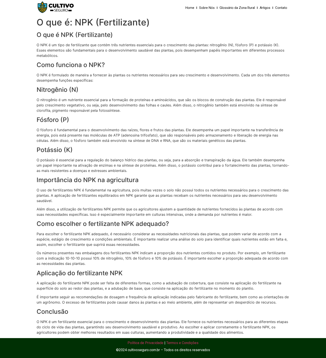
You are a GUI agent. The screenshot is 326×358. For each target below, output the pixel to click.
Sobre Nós (207, 8)
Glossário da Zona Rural (237, 8)
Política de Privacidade (145, 343)
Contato (281, 8)
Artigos (265, 8)
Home (189, 8)
